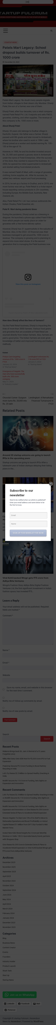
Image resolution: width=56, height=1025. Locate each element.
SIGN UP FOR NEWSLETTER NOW (28, 533)
